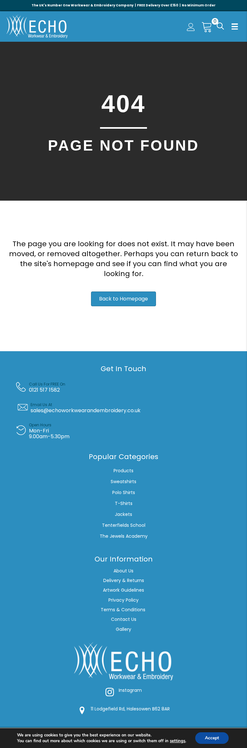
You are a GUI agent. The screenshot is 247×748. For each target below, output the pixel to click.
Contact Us (123, 619)
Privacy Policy (123, 600)
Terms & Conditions (124, 609)
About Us (123, 571)
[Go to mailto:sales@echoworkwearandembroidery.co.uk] (128, 407)
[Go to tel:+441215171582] (128, 387)
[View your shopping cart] (204, 26)
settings (177, 741)
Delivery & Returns (123, 580)
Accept (212, 738)
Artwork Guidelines (123, 590)
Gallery (123, 629)
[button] (219, 26)
